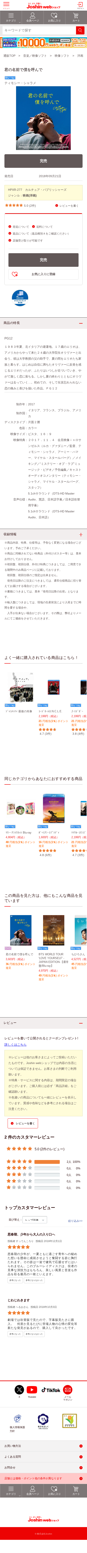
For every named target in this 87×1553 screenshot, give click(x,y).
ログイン (80, 8)
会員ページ (32, 1494)
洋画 (80, 55)
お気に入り (54, 1494)
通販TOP (9, 55)
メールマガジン (67, 1398)
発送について (21, 226)
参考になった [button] (15, 1280)
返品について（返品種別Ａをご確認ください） (41, 233)
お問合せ (9, 1467)
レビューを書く (69, 205)
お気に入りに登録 (43, 274)
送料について (44, 226)
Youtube (32, 1397)
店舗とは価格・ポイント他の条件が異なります (33, 1478)
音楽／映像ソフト (35, 55)
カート (76, 1494)
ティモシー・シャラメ (20, 83)
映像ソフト (62, 55)
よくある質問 (12, 1456)
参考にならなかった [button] (34, 1280)
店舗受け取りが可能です (28, 240)
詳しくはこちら (15, 1044)
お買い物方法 (12, 1446)
